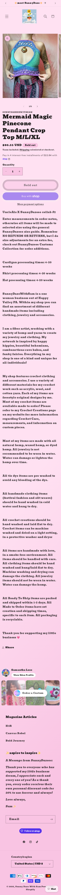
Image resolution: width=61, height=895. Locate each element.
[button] (7, 16)
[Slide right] (37, 106)
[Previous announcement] (6, 3)
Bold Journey (15, 741)
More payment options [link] (30, 204)
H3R (9, 726)
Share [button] (9, 647)
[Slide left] (24, 106)
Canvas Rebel (16, 733)
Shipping (25, 149)
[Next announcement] (55, 3)
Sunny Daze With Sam (28, 886)
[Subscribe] (51, 819)
